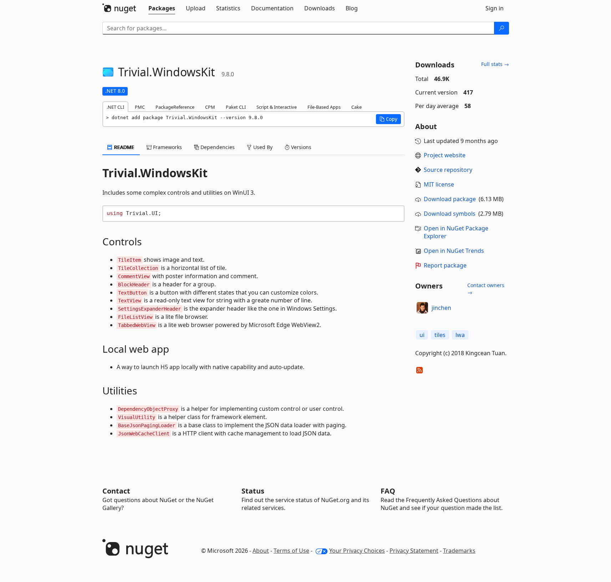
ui (421, 335)
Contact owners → (485, 289)
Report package (445, 265)
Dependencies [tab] (217, 147)
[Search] (501, 28)
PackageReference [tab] (175, 107)
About (261, 551)
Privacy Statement (413, 551)
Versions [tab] (300, 147)
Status (252, 491)
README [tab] (123, 147)
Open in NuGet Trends (454, 251)
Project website (444, 155)
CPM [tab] (210, 107)
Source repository (448, 170)
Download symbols (449, 214)
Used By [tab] (262, 147)
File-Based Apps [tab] (324, 107)
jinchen (441, 308)
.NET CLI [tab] (115, 107)
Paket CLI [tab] (236, 107)
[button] (388, 119)
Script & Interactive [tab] (276, 107)
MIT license (439, 184)
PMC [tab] (140, 107)
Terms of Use (291, 551)
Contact (116, 491)
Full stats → (495, 64)
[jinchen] (422, 307)
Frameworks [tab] (167, 147)
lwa (460, 335)
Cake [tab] (356, 107)
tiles (439, 335)
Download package (450, 199)
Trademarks (459, 551)
